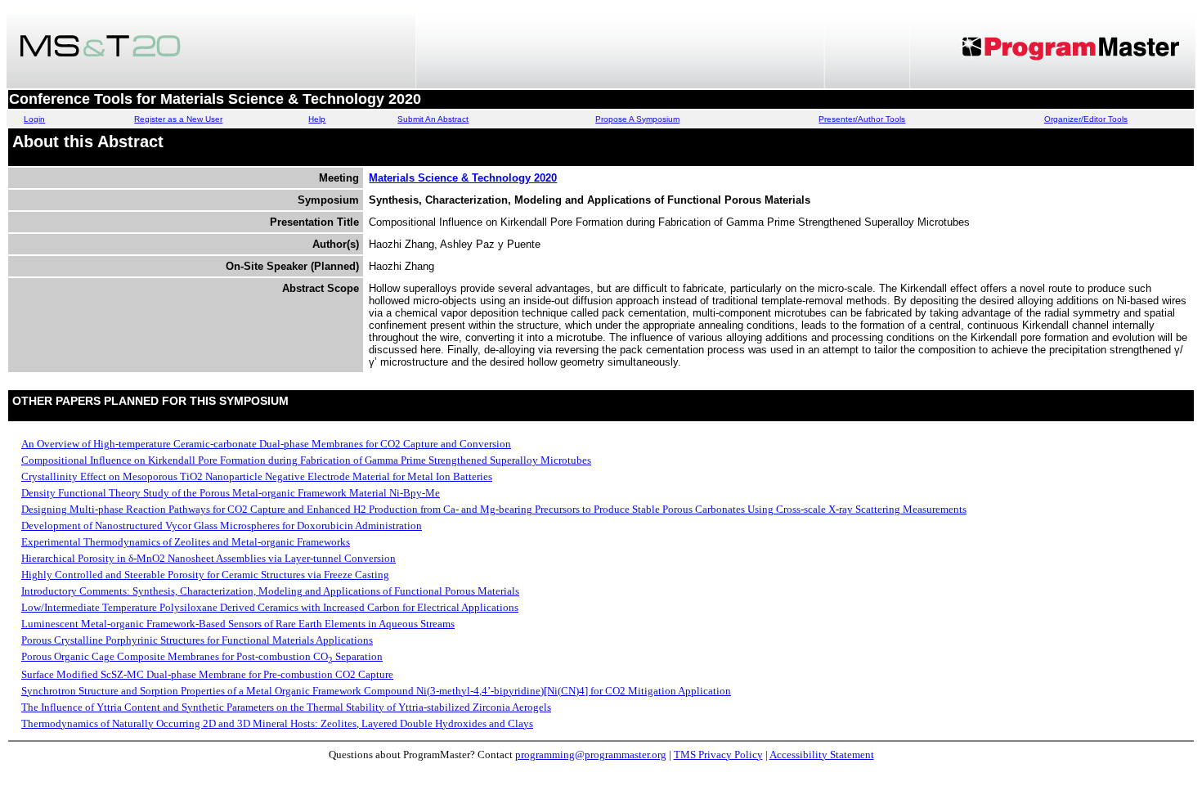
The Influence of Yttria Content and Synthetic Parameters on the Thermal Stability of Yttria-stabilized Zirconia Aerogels (286, 707)
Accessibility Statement (821, 754)
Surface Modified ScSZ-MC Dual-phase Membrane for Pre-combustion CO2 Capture (207, 674)
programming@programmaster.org (590, 754)
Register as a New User (178, 119)
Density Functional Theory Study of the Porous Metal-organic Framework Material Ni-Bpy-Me (230, 493)
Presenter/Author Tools (862, 119)
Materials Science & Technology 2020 (463, 178)
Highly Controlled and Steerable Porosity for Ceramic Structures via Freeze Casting (205, 574)
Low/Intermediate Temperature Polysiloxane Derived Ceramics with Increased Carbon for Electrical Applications (269, 607)
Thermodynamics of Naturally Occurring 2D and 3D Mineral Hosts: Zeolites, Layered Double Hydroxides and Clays (277, 723)
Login (34, 119)
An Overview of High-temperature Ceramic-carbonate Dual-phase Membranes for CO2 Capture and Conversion (266, 444)
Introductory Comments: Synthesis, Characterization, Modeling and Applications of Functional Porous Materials (270, 591)
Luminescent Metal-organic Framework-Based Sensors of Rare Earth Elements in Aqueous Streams (238, 624)
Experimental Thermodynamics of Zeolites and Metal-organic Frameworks (185, 542)
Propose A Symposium (637, 119)
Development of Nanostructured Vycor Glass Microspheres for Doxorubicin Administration (221, 525)
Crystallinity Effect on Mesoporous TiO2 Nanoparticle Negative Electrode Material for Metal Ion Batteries (256, 476)
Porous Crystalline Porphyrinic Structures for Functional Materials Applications (197, 640)
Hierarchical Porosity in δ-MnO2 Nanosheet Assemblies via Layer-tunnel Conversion (208, 558)
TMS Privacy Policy (718, 754)
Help (316, 119)
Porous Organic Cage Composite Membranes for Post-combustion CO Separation (202, 656)
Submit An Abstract (433, 119)
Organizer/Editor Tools (1086, 119)
